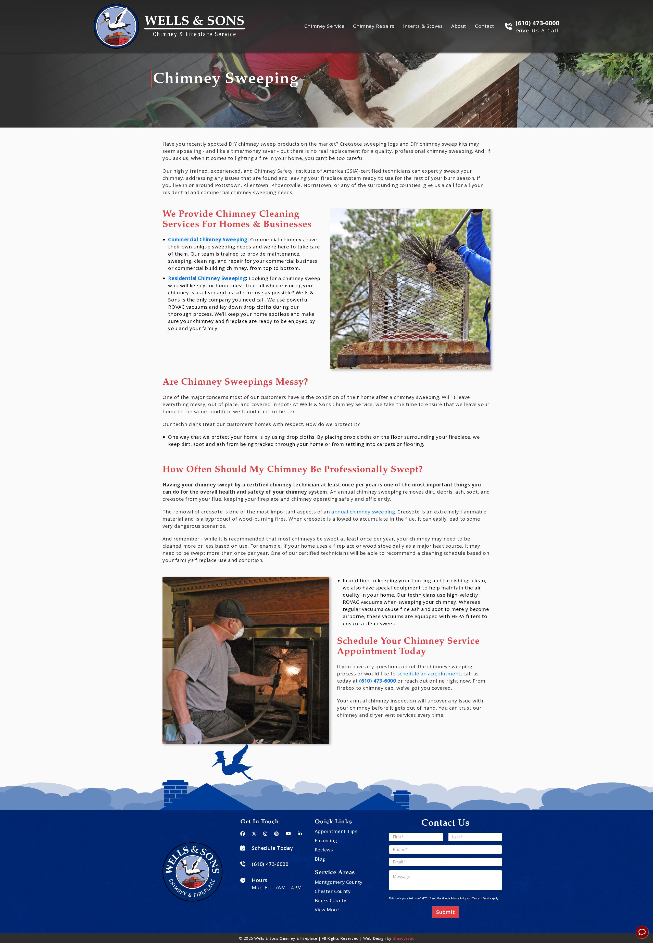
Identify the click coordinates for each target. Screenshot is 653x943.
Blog (320, 859)
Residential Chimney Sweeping (207, 278)
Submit (445, 912)
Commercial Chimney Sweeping (207, 239)
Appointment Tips (336, 831)
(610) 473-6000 (377, 680)
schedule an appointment (429, 673)
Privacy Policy (458, 898)
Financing (326, 840)
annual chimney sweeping (363, 511)
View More (327, 910)
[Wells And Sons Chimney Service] (169, 7)
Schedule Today (272, 848)
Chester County (333, 891)
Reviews (324, 850)
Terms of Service (481, 898)
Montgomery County (338, 882)
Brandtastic (403, 938)
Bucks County (330, 900)
